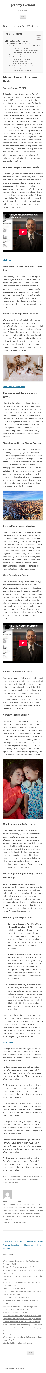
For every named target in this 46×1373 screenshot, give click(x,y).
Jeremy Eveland (23, 5)
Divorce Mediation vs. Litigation (22, 55)
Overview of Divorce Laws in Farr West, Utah (26, 46)
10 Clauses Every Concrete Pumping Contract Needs (22, 1325)
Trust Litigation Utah (11, 1334)
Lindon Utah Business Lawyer (14, 1288)
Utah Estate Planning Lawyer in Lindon (17, 1343)
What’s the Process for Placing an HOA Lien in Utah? (22, 1282)
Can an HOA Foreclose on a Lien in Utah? (18, 1267)
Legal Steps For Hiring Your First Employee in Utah (22, 1319)
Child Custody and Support (21, 57)
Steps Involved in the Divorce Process (24, 52)
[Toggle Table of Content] (37, 37)
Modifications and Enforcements (23, 63)
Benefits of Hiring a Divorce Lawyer (23, 48)
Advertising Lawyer (10, 1285)
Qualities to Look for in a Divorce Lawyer (25, 50)
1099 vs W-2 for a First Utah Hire (15, 1312)
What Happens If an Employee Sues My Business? (22, 1315)
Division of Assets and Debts (21, 59)
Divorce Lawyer (27, 1176)
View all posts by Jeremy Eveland (16, 1222)
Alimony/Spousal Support (20, 61)
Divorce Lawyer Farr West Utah (18, 41)
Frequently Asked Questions (22, 70)
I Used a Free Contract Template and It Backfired (21, 1322)
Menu (23, 17)
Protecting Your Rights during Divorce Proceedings (25, 67)
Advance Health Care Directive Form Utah (18, 1297)
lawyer (24, 1179)
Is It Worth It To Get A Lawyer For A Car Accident (12, 1245)
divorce (6, 1179)
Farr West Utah (15, 1179)
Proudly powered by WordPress (14, 1368)
